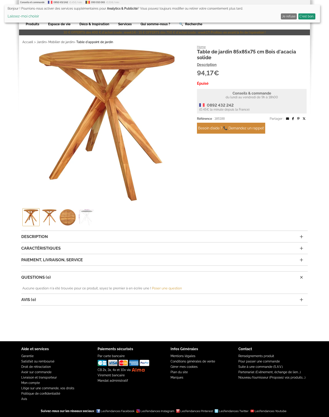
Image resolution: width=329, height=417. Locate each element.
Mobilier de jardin (61, 42)
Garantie (27, 356)
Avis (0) (28, 299)
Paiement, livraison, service (52, 259)
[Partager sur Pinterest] (298, 118)
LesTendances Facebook (118, 411)
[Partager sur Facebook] (293, 118)
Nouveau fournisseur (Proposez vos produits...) (272, 377)
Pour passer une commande (259, 361)
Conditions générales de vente (193, 361)
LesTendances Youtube (270, 411)
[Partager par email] (287, 118)
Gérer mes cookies (184, 367)
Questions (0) (36, 277)
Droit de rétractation (36, 367)
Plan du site (179, 372)
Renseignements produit (256, 356)
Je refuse (288, 16)
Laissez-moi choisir (23, 16)
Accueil (27, 42)
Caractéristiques (41, 248)
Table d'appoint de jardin (94, 42)
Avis (24, 399)
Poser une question (167, 288)
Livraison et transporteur (39, 377)
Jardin (41, 42)
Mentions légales (183, 356)
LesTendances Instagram (157, 411)
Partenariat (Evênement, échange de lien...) (269, 372)
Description (207, 65)
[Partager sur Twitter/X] (304, 118)
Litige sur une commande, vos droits (47, 388)
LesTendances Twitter (234, 411)
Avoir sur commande (36, 372)
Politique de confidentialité (40, 393)
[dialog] (162, 13)
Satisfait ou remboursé (37, 361)
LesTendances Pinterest (196, 411)
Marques (177, 377)
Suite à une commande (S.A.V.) (260, 367)
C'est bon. (306, 16)
